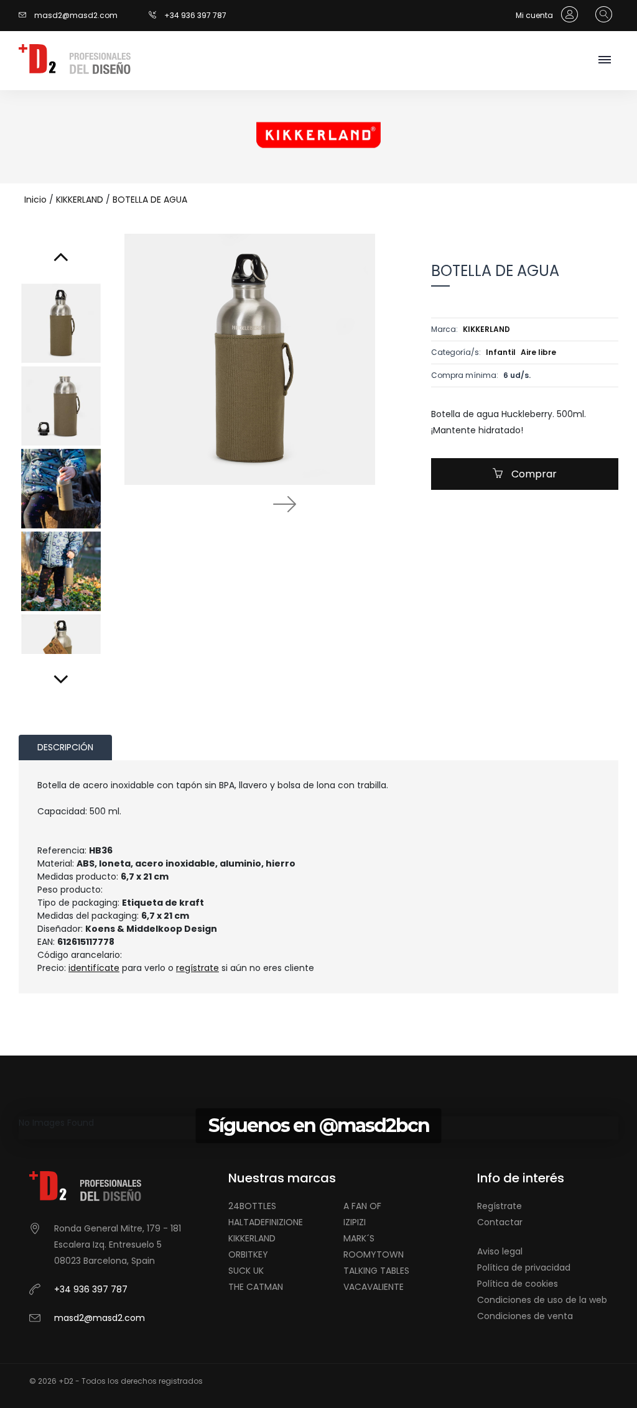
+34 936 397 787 (195, 15)
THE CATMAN (255, 1287)
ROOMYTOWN (373, 1254)
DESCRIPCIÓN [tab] (65, 747)
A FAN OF (362, 1206)
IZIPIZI (354, 1222)
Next (284, 503)
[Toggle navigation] (604, 61)
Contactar (500, 1222)
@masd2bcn (374, 1125)
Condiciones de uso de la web (542, 1300)
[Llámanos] (156, 15)
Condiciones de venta (525, 1316)
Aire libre (538, 352)
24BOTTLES (252, 1206)
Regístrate (499, 1206)
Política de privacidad (523, 1267)
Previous (215, 503)
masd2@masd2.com (76, 15)
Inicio (35, 199)
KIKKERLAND (79, 199)
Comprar (533, 474)
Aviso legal (500, 1251)
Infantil (501, 352)
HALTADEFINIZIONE (265, 1222)
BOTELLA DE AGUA (150, 199)
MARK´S (358, 1238)
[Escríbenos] (25, 15)
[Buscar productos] (600, 15)
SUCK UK (246, 1270)
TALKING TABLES (376, 1270)
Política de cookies (517, 1283)
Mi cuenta (535, 15)
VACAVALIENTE (373, 1287)
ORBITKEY (248, 1254)
